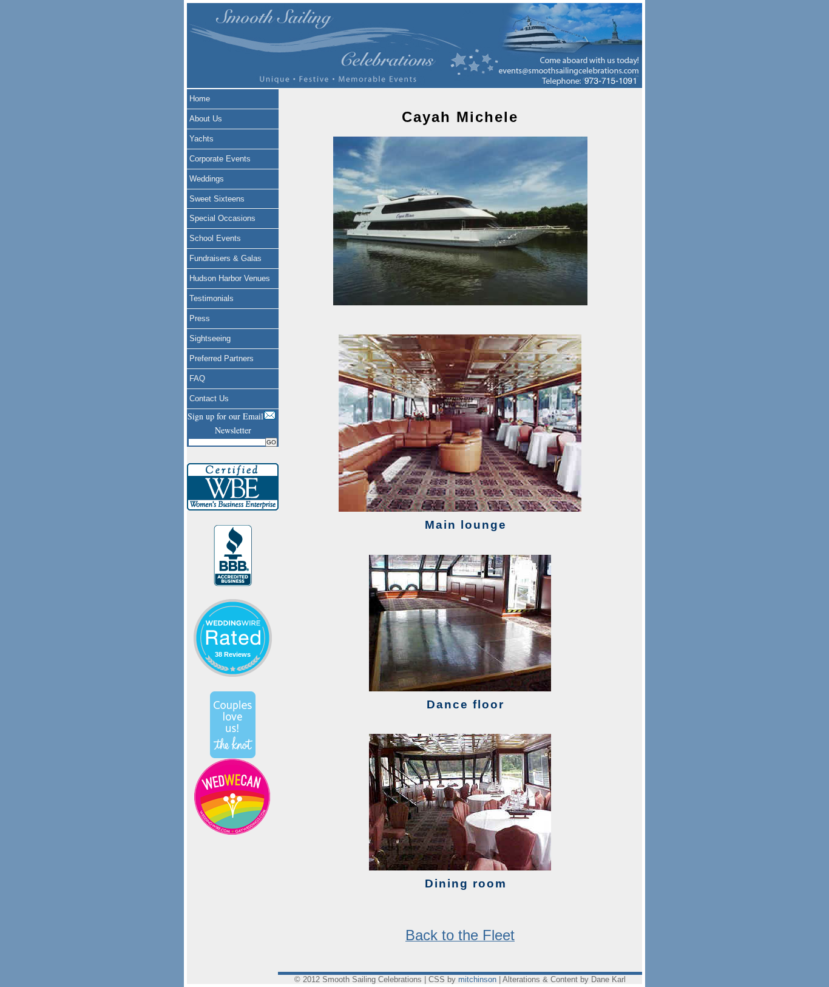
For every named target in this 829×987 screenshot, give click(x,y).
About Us (205, 118)
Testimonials (211, 298)
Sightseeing (210, 338)
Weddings (206, 178)
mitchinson (477, 979)
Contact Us (209, 398)
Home (199, 98)
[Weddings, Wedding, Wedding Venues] (232, 614)
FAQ (197, 378)
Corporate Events (220, 158)
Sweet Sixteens (217, 198)
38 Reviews (233, 654)
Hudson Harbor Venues (229, 278)
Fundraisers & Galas (225, 258)
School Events (215, 238)
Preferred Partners (221, 358)
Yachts (201, 138)
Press (199, 318)
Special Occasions (222, 218)
